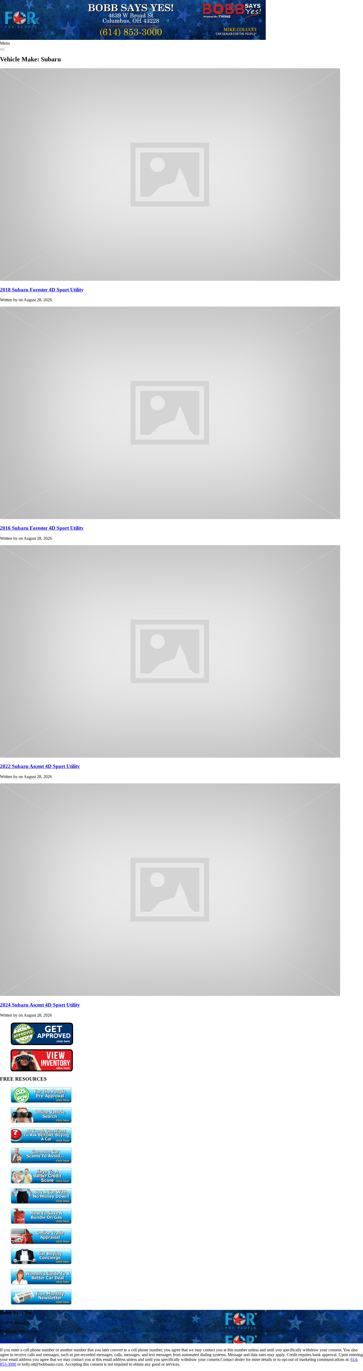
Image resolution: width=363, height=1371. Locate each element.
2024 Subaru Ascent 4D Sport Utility (40, 1005)
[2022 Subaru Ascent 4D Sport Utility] (170, 756)
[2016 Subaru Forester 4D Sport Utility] (170, 517)
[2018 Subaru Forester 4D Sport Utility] (170, 279)
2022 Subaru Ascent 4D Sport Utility (40, 766)
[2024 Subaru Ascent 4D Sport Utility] (170, 994)
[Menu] (2, 49)
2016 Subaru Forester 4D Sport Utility (42, 528)
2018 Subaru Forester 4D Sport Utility (42, 289)
